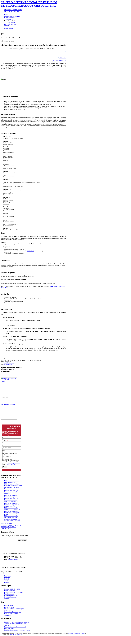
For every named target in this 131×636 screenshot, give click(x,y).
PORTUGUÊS (13, 634)
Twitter (6, 580)
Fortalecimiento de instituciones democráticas (17, 630)
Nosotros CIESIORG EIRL (12, 589)
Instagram (7, 582)
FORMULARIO (30, 251)
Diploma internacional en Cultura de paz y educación (12, 508)
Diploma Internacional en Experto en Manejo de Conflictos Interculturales (11, 500)
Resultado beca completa (11, 613)
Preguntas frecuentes (10, 597)
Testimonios (7, 615)
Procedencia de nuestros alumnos (13, 592)
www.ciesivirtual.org (7, 364)
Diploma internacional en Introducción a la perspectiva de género (13, 512)
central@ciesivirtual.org (9, 363)
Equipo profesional (9, 590)
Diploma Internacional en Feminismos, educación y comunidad (11, 492)
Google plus (7, 576)
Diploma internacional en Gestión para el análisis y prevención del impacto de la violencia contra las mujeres (12, 518)
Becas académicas (9, 605)
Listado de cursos (9, 594)
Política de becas (9, 607)
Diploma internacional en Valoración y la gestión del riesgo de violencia (11, 504)
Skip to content (8, 28)
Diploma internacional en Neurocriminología (11, 496)
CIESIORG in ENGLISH (11, 11)
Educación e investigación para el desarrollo (16, 622)
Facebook (7, 577)
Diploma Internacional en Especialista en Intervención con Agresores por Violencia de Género (13, 486)
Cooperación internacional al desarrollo (15, 627)
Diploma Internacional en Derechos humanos (11, 481)
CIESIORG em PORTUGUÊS (13, 10)
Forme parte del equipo (10, 595)
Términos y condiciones (74, 633)
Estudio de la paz (9, 628)
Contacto (6, 598)
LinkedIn (6, 579)
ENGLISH (19, 634)
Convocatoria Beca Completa (12, 612)
